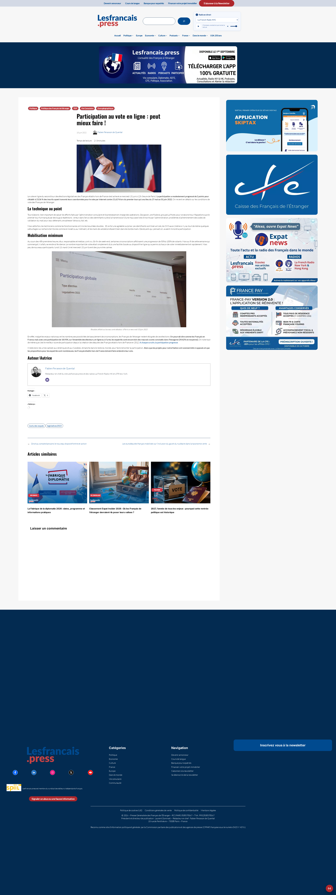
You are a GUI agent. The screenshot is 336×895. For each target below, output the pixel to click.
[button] (329, 888)
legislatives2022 (54, 426)
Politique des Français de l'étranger (55, 108)
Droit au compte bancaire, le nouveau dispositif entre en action (59, 443)
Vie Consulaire (87, 108)
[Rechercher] (184, 21)
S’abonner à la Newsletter (217, 3)
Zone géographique (105, 108)
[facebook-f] (15, 772)
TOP (75, 108)
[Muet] (228, 26)
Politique (33, 108)
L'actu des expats (36, 426)
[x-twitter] (71, 772)
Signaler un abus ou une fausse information (53, 798)
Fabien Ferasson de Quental (110, 132)
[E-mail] (47, 380)
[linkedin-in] (33, 772)
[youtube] (90, 772)
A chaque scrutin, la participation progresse (159, 342)
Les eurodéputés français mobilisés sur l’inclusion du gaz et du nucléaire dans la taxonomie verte (164, 443)
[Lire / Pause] (198, 26)
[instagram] (52, 772)
